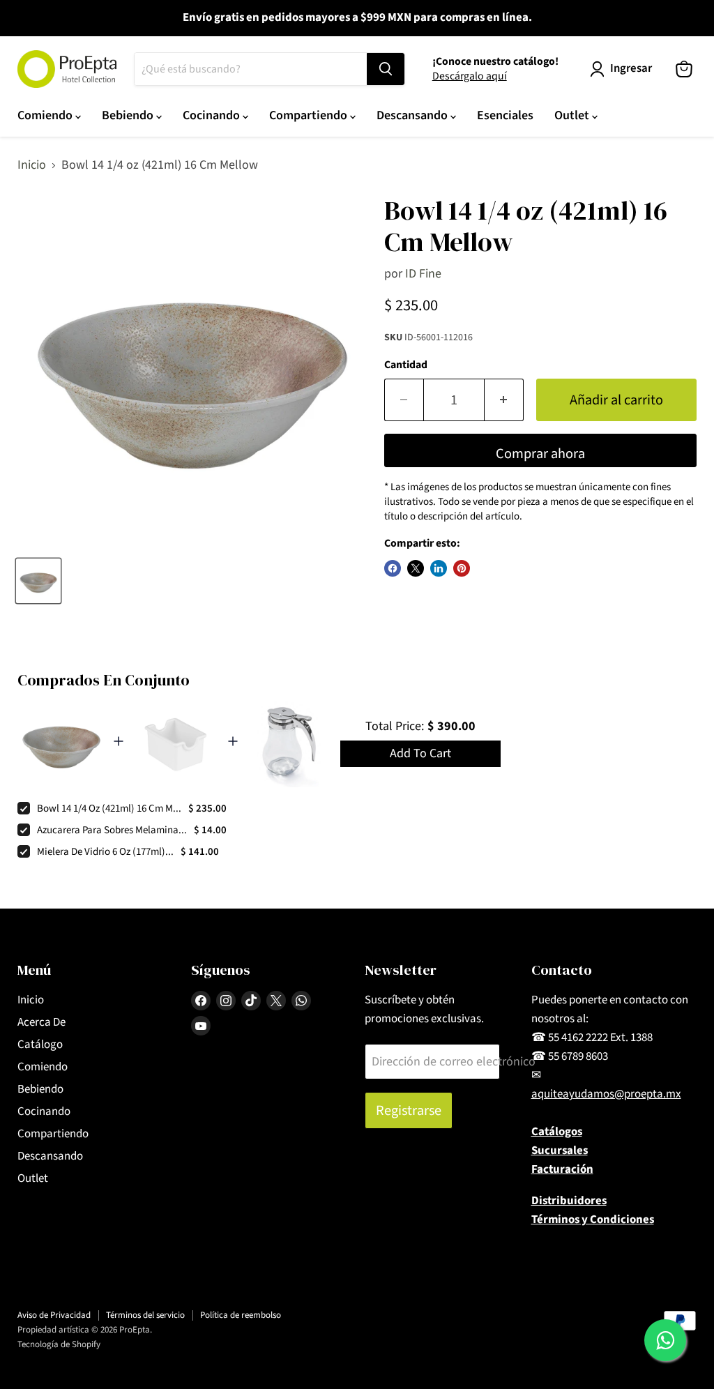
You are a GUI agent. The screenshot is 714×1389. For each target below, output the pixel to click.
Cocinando (213, 115)
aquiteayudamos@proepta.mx (606, 1094)
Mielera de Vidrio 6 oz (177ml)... (105, 851)
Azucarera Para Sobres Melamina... (112, 830)
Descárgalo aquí (469, 76)
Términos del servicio (145, 1315)
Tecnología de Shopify (58, 1344)
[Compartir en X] (415, 568)
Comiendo (46, 115)
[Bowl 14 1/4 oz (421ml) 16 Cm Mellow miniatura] (38, 581)
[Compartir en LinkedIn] (438, 568)
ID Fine (423, 273)
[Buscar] (385, 69)
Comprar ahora (540, 453)
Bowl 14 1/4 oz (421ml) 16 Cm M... (109, 808)
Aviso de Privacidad (54, 1315)
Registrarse (408, 1110)
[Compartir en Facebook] (392, 568)
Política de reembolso (240, 1315)
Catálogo (40, 1044)
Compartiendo (309, 115)
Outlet (573, 115)
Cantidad (405, 364)
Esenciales (505, 115)
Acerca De (41, 1022)
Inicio (31, 165)
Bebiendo (129, 115)
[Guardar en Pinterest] (461, 568)
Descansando (413, 115)
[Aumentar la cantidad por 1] (504, 400)
